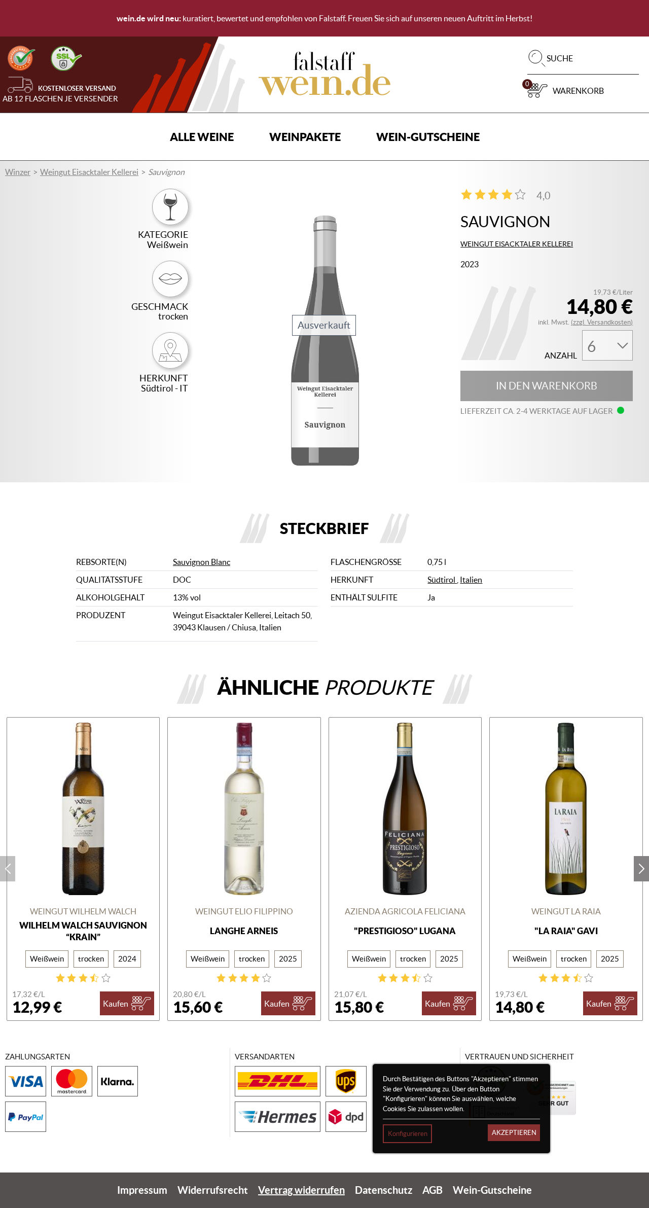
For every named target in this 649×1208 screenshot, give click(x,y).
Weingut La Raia (566, 911)
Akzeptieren (514, 1132)
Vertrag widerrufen (301, 1190)
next (641, 868)
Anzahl (561, 355)
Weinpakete (305, 136)
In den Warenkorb (546, 386)
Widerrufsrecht (212, 1190)
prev (7, 868)
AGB (432, 1190)
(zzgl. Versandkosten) (602, 322)
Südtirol (442, 579)
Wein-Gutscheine (428, 136)
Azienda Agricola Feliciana (405, 911)
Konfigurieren (407, 1134)
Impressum (142, 1190)
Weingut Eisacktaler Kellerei (89, 171)
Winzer (17, 171)
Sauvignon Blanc (201, 561)
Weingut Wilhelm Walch (83, 911)
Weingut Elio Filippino (244, 911)
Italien (471, 579)
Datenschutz (383, 1190)
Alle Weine (202, 136)
